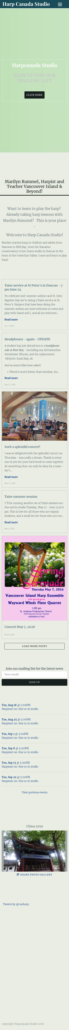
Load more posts (34, 646)
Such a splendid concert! (22, 447)
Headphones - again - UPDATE (27, 339)
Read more (11, 319)
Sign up (34, 682)
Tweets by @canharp (16, 904)
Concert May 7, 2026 (20, 627)
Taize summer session (21, 496)
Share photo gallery (36, 874)
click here (34, 94)
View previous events (34, 792)
